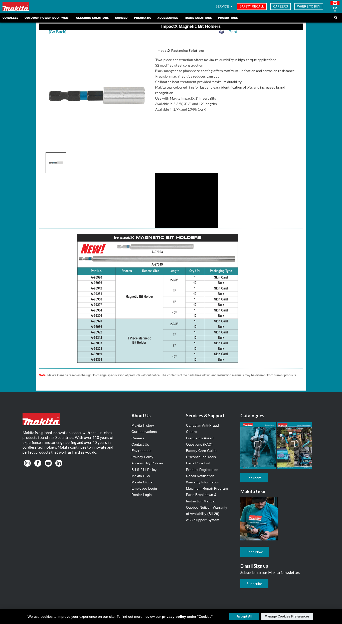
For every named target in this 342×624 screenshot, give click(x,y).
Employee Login (144, 488)
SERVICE (223, 6)
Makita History (142, 425)
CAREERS (280, 6)
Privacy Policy (142, 457)
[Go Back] (57, 32)
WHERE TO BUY (308, 6)
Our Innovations (144, 432)
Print (233, 32)
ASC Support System (202, 520)
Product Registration (202, 470)
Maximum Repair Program (207, 488)
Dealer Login (141, 495)
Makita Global (142, 482)
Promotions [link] (228, 18)
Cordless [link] (10, 18)
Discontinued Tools (201, 457)
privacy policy (174, 616)
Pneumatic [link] (142, 18)
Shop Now (255, 552)
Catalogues (252, 415)
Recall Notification (200, 476)
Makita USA (140, 476)
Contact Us (140, 444)
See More (254, 478)
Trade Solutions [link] (198, 18)
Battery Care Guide (201, 451)
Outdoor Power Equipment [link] (47, 18)
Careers (137, 438)
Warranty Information (202, 482)
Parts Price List (198, 463)
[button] (334, 6)
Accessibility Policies (147, 463)
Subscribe (254, 583)
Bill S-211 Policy (143, 470)
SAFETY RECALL (252, 6)
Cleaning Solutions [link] (92, 18)
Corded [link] (121, 18)
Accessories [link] (167, 18)
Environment (141, 451)
